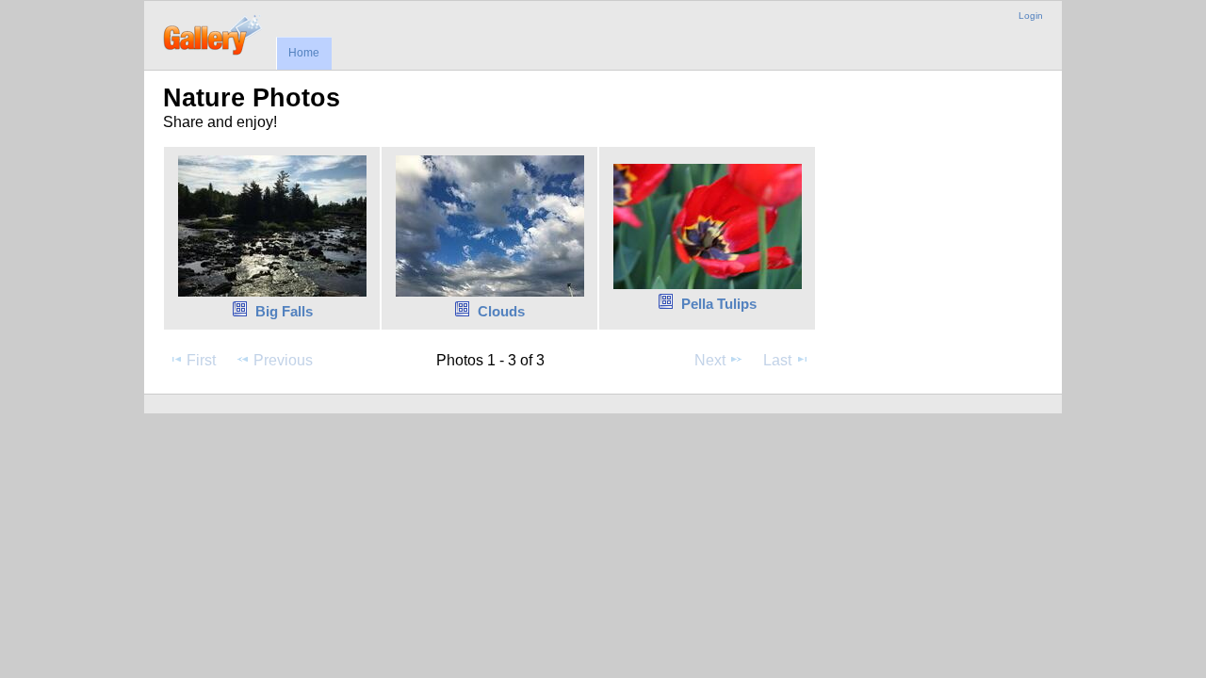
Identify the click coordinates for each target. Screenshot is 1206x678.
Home (303, 52)
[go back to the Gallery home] (213, 33)
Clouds (501, 311)
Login (1031, 15)
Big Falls (284, 311)
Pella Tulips (719, 304)
